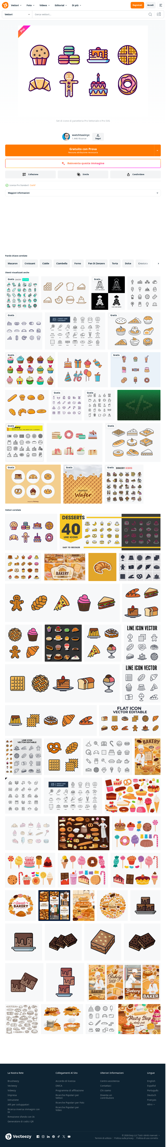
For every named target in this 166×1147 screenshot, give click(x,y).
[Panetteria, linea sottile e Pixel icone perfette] (22, 293)
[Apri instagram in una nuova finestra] (43, 1136)
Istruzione (12, 1099)
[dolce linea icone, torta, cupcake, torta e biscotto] (110, 532)
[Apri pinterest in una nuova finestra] (53, 1136)
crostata (143, 263)
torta (115, 263)
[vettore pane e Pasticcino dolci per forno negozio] (112, 905)
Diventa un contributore (105, 1096)
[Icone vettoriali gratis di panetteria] (33, 484)
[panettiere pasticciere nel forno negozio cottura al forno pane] (123, 982)
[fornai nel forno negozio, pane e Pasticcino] (54, 905)
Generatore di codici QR (20, 1121)
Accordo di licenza (64, 1081)
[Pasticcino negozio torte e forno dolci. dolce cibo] (139, 1019)
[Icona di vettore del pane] (27, 405)
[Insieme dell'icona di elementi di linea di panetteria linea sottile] (23, 796)
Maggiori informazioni (19, 193)
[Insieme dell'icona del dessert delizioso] (74, 442)
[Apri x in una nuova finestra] (64, 1136)
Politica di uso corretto (145, 1137)
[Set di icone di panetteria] (31, 532)
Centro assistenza (108, 1081)
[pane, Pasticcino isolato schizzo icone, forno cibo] (22, 1019)
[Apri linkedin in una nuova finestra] (48, 1136)
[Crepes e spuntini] (65, 293)
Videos (43, 5)
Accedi (148, 5)
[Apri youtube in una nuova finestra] (69, 1136)
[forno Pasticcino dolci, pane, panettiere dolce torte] (84, 905)
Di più (75, 5)
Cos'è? (33, 185)
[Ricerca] (148, 14)
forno (77, 263)
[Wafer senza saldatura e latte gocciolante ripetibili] (82, 484)
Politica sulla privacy (121, 1137)
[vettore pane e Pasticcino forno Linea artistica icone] (101, 1019)
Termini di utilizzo (100, 1137)
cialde (45, 263)
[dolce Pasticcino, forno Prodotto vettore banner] (65, 567)
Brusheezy (13, 1081)
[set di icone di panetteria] (24, 442)
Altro (147, 1104)
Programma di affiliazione (69, 1090)
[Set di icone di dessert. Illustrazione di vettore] (143, 293)
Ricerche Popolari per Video (66, 1111)
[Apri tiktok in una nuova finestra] (58, 1136)
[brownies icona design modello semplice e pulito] (145, 905)
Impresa (11, 1095)
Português (150, 1090)
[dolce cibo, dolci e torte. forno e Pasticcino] (20, 905)
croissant (30, 263)
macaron (13, 263)
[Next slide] (153, 263)
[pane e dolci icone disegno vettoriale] (23, 331)
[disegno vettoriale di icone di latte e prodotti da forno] (66, 405)
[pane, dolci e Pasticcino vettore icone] (62, 1019)
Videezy (11, 1090)
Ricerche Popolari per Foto (66, 1104)
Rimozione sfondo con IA (20, 1116)
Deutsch (149, 1095)
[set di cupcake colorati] (30, 369)
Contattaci (104, 1085)
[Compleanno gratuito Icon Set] (83, 369)
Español (149, 1085)
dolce (128, 263)
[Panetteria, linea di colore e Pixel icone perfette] (124, 484)
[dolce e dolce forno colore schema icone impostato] (23, 567)
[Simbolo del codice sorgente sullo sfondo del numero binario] (138, 405)
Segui (97, 138)
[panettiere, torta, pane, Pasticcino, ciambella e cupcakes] (83, 833)
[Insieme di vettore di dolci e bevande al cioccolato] (135, 369)
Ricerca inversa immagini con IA (21, 1111)
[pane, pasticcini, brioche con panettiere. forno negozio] (147, 756)
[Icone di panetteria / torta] (134, 331)
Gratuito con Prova (82, 150)
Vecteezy (12, 1085)
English (149, 1081)
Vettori (15, 5)
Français (149, 1099)
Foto (29, 5)
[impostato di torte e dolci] (136, 833)
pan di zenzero (96, 263)
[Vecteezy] (5, 5)
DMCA (58, 1085)
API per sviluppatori (18, 1104)
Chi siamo (104, 1090)
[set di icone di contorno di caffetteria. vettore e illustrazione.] (99, 405)
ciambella (61, 263)
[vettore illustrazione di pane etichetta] (102, 567)
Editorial (59, 5)
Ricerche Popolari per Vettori (66, 1096)
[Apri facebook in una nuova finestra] (38, 1136)
